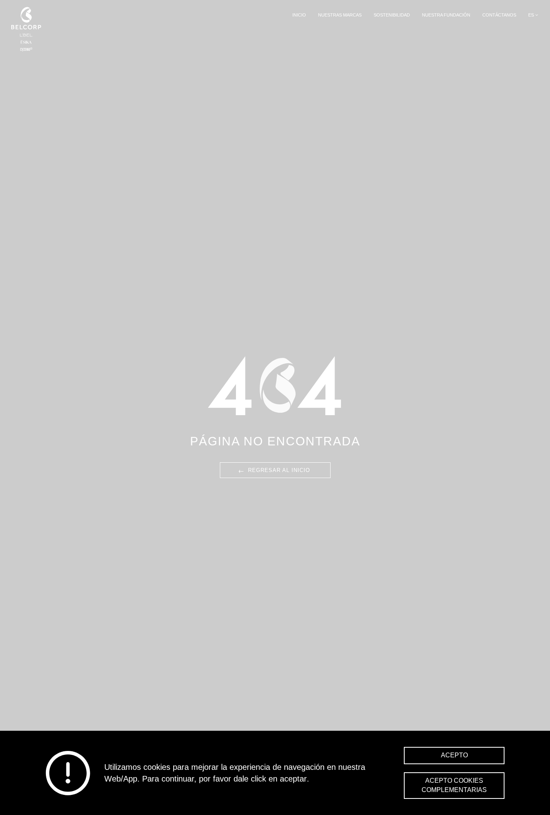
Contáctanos (499, 14)
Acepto (454, 755)
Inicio (299, 14)
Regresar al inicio (273, 469)
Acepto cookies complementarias (454, 785)
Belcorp (26, 29)
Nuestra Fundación (446, 14)
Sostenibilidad (392, 14)
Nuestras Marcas (340, 14)
